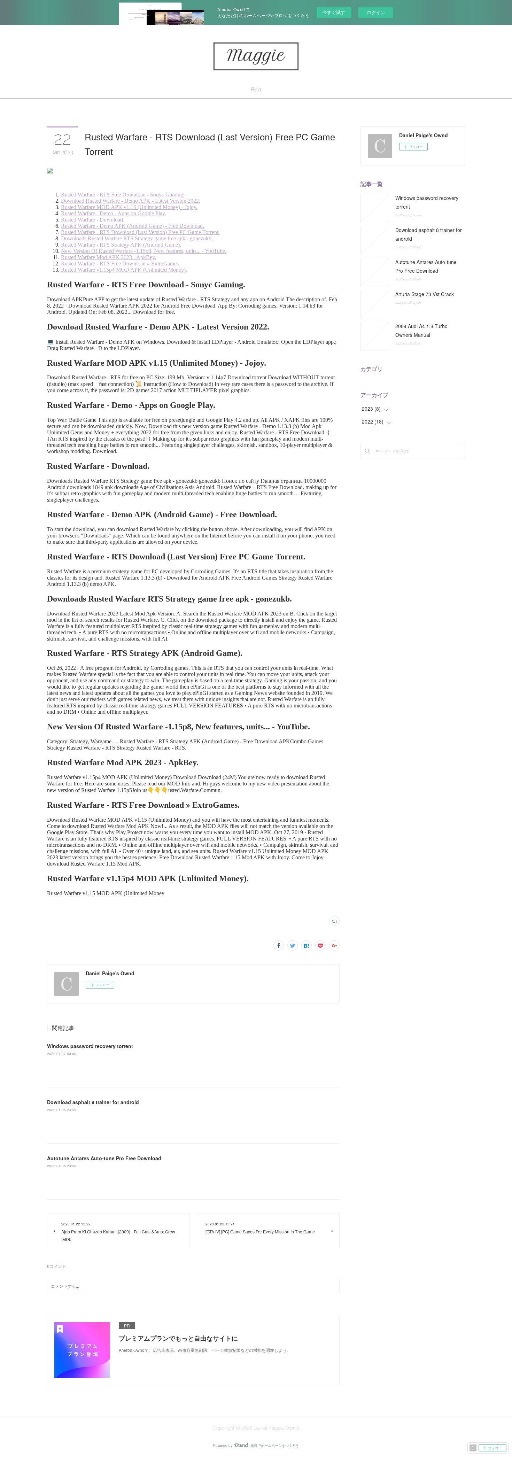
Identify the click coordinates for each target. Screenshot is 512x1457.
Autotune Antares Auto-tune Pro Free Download (104, 1158)
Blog (256, 89)
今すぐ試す (334, 12)
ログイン (376, 12)
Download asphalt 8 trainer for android (93, 1102)
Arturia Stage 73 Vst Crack (424, 293)
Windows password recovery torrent (90, 1046)
